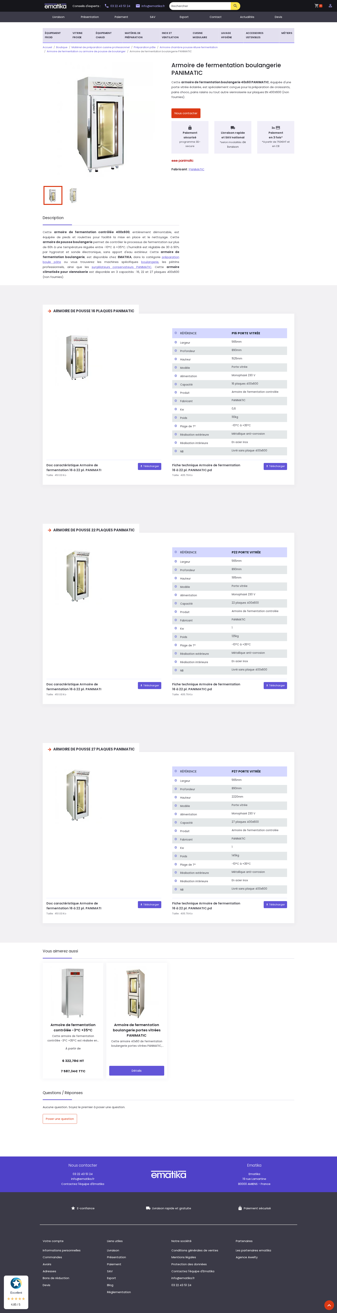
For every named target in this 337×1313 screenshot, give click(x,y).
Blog (110, 1285)
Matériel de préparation (134, 35)
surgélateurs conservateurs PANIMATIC (122, 267)
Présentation (90, 17)
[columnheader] (201, 333)
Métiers (286, 33)
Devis (278, 17)
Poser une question (60, 1119)
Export (184, 17)
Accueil (47, 47)
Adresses (49, 1271)
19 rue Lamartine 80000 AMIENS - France (254, 1179)
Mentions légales (183, 1257)
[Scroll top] (329, 1305)
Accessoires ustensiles (254, 35)
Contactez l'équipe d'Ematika (82, 1184)
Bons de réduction (56, 1278)
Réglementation (119, 1292)
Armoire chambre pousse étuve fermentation (189, 47)
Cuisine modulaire (200, 35)
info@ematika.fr (153, 6)
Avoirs (47, 1264)
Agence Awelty (247, 1257)
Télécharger (151, 466)
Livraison (58, 17)
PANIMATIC (196, 169)
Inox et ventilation (170, 35)
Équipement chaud (104, 35)
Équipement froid (53, 35)
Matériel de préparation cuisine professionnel (101, 47)
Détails (137, 1071)
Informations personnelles (62, 1250)
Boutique (61, 47)
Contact (216, 17)
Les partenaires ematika (253, 1250)
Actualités (247, 17)
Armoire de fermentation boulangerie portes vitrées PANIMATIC (137, 1030)
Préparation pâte (145, 47)
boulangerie (150, 262)
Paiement (121, 17)
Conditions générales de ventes (194, 1250)
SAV (152, 17)
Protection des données (189, 1264)
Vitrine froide (77, 35)
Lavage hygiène (226, 35)
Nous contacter (186, 113)
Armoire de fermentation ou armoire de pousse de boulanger (86, 51)
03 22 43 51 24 (120, 6)
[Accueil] (55, 6)
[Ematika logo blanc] (168, 1174)
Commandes (52, 1257)
